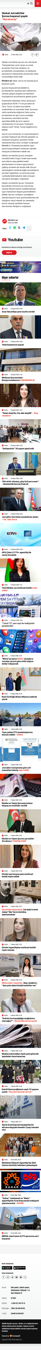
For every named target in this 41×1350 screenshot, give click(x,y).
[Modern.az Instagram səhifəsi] (8, 1277)
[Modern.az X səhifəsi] (25, 1277)
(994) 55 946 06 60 (18, 1308)
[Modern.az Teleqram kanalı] (12, 1277)
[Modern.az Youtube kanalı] (16, 1277)
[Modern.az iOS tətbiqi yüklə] (19, 1268)
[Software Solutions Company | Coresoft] (15, 1336)
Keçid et (9, 252)
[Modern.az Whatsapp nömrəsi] (21, 1277)
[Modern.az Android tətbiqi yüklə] (7, 1268)
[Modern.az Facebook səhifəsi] (3, 1277)
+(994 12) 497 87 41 (18, 1303)
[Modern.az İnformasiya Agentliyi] (10, 1258)
